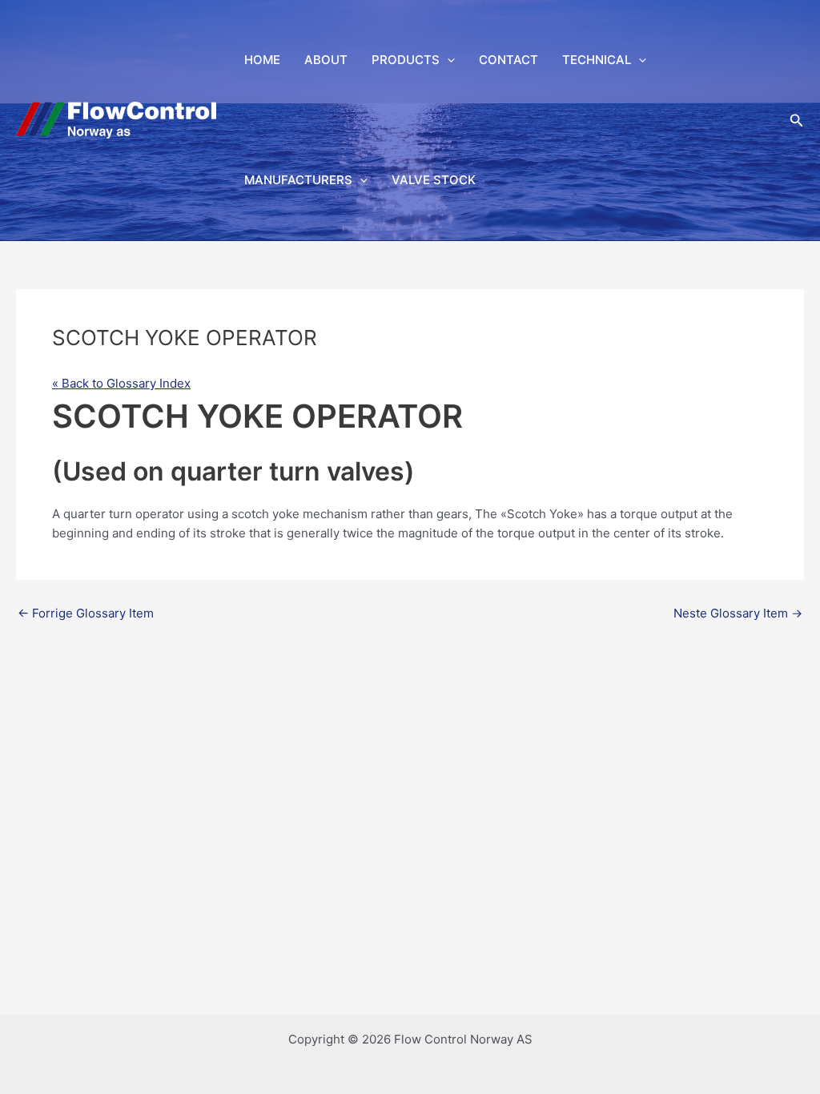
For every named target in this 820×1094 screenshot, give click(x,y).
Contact (508, 59)
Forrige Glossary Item (86, 613)
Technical (596, 59)
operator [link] (159, 513)
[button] (447, 60)
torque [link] (638, 513)
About (326, 59)
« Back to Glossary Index (121, 383)
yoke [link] (285, 513)
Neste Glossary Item (737, 613)
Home (262, 59)
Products (406, 59)
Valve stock (434, 179)
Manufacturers (298, 179)
